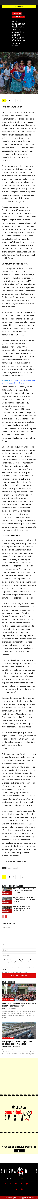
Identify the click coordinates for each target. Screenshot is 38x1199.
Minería (9, 868)
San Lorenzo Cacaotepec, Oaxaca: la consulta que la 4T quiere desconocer (24, 890)
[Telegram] (26, 1184)
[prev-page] (3, 916)
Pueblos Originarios (18, 17)
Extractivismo (16, 13)
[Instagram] (10, 1184)
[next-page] (6, 916)
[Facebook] (9, 100)
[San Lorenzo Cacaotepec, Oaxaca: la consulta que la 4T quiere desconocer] (19, 992)
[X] (14, 100)
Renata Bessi (6, 1008)
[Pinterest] (18, 100)
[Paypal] (16, 1184)
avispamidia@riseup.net (23, 1179)
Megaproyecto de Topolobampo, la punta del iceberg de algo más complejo (24, 899)
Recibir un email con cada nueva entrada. (15, 972)
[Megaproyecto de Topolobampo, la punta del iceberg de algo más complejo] (19, 1030)
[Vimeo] (16, 1189)
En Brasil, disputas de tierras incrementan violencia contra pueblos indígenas (22, 908)
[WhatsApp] (22, 100)
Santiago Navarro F (8, 1046)
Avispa (16, 46)
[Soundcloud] (21, 1184)
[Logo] (19, 1171)
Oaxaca (15, 868)
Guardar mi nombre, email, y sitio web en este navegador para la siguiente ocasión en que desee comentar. (17, 962)
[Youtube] (21, 1189)
